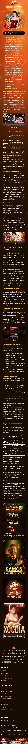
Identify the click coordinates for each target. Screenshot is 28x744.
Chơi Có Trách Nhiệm (7, 678)
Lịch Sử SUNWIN (6, 712)
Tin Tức (4, 707)
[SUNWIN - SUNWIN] (14, 2)
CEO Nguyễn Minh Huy (18, 734)
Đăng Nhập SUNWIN (7, 691)
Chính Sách (5, 673)
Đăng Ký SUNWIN (6, 689)
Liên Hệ (4, 680)
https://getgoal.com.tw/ (13, 723)
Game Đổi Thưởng (7, 709)
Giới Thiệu (5, 671)
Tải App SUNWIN (6, 698)
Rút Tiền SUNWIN (6, 696)
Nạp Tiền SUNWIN (7, 693)
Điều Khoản (5, 675)
